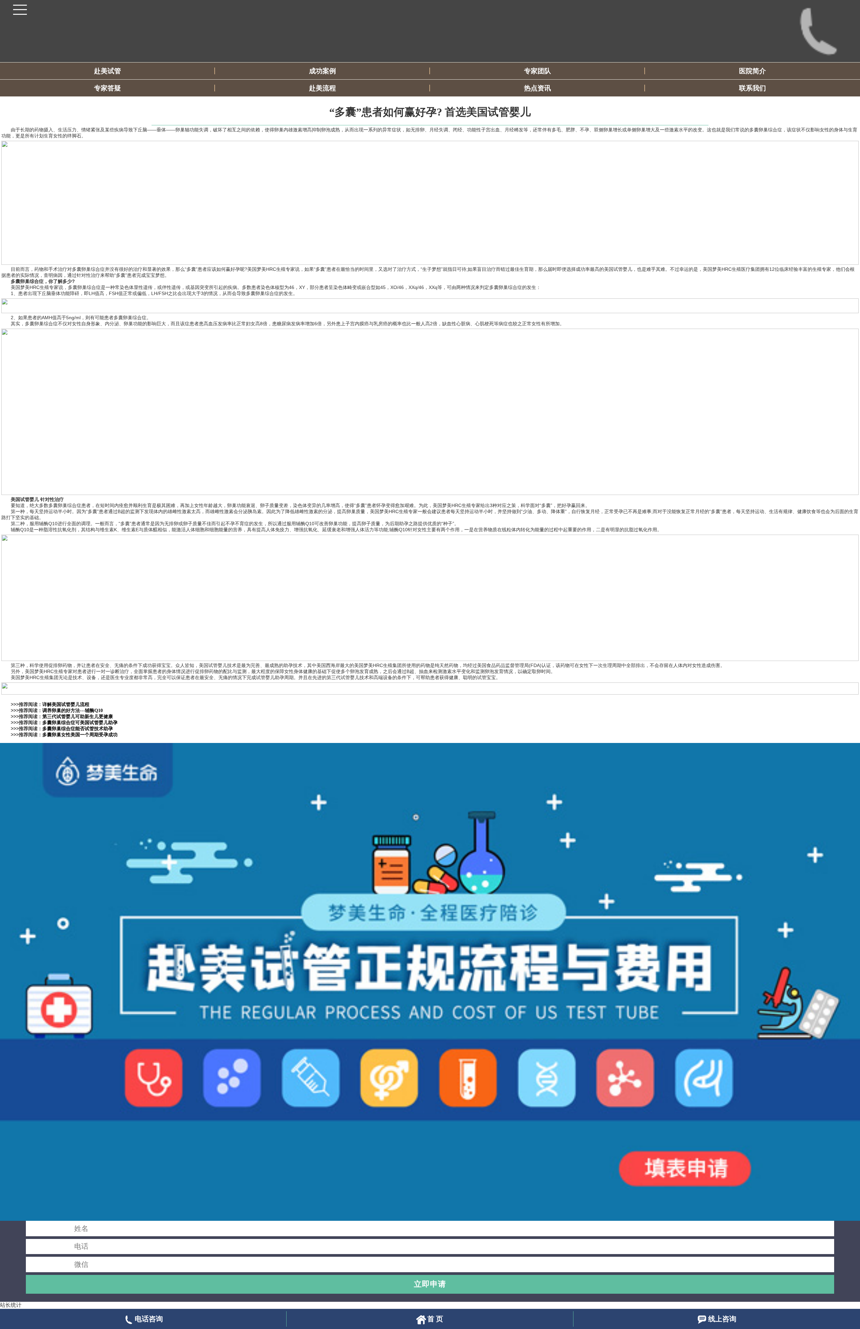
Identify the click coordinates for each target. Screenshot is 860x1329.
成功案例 (322, 71)
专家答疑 (107, 88)
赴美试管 (107, 71)
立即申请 (430, 1284)
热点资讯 (537, 88)
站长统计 (11, 1305)
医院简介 (752, 71)
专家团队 (537, 71)
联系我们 (752, 88)
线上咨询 (722, 1319)
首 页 (435, 1319)
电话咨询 (149, 1319)
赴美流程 (322, 88)
